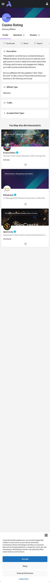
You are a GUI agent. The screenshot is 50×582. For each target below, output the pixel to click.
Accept (25, 559)
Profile (5, 35)
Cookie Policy (23, 579)
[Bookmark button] (25, 165)
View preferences (25, 573)
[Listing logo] (6, 17)
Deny (25, 566)
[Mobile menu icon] (3, 3)
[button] (46, 535)
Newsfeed (18, 35)
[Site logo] (9, 3)
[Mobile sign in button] (47, 3)
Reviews (34, 35)
